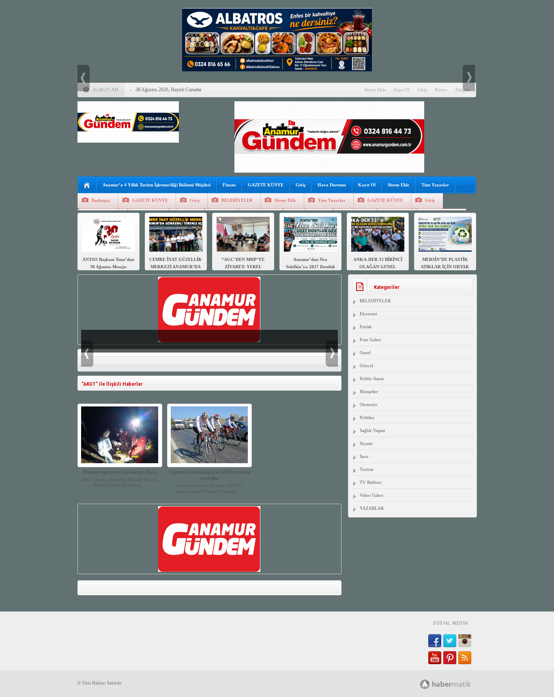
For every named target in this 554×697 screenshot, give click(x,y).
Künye (441, 89)
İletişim (462, 89)
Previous (83, 78)
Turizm (367, 469)
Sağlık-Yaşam (372, 430)
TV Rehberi (371, 482)
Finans (229, 184)
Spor (364, 456)
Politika (367, 417)
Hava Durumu (332, 184)
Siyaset (366, 443)
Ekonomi (368, 313)
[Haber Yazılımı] (454, 683)
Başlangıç (101, 200)
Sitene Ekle (375, 89)
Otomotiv (369, 404)
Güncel (366, 365)
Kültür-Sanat (372, 378)
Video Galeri (371, 495)
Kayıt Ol (402, 89)
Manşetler (369, 391)
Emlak (366, 326)
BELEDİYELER (237, 200)
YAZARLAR (372, 508)
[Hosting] (425, 684)
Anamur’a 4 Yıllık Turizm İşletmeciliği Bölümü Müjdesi (156, 184)
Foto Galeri (370, 339)
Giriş (422, 89)
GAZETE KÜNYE (265, 184)
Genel (365, 352)
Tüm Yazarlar (435, 184)
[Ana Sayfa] (87, 185)
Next (469, 78)
